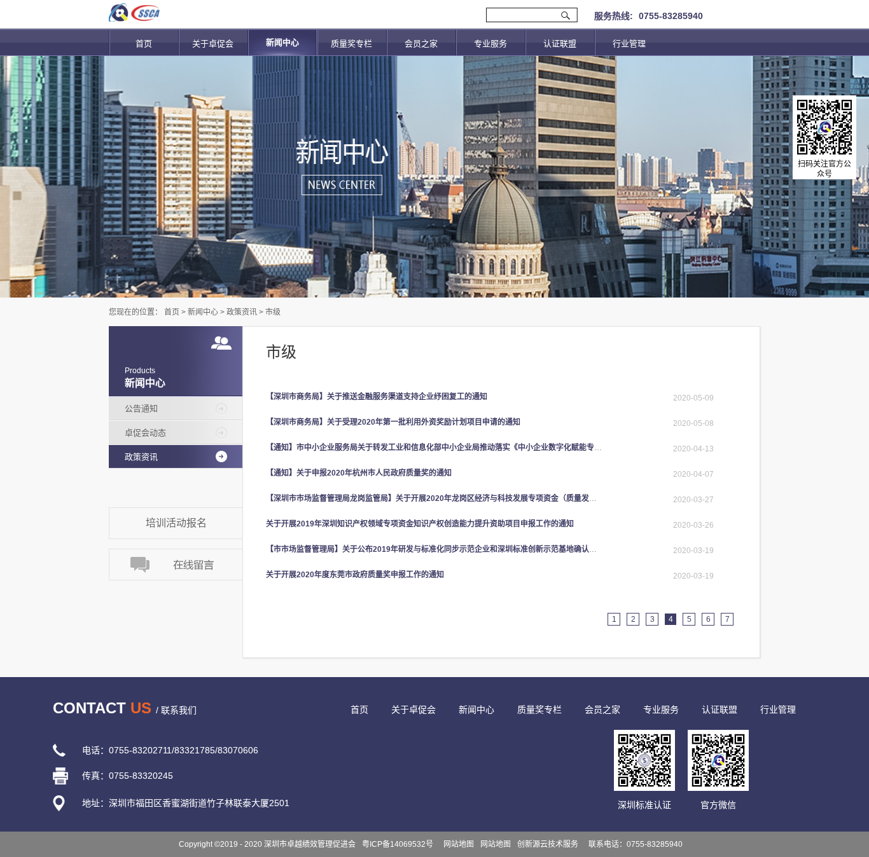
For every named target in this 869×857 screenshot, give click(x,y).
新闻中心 (203, 312)
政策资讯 (241, 312)
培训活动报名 (176, 523)
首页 (144, 43)
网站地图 (457, 844)
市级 (273, 312)
